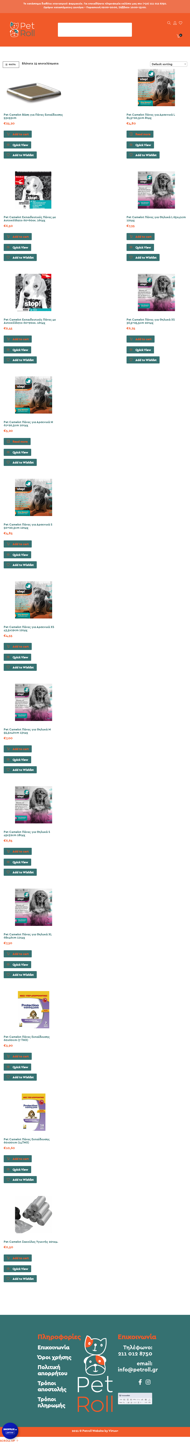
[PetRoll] (21, 35)
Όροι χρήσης (54, 1357)
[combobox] (168, 64)
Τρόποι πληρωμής (51, 1402)
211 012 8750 (135, 1354)
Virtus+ (113, 1430)
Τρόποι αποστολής (52, 1386)
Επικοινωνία (53, 1347)
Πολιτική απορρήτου (52, 1370)
